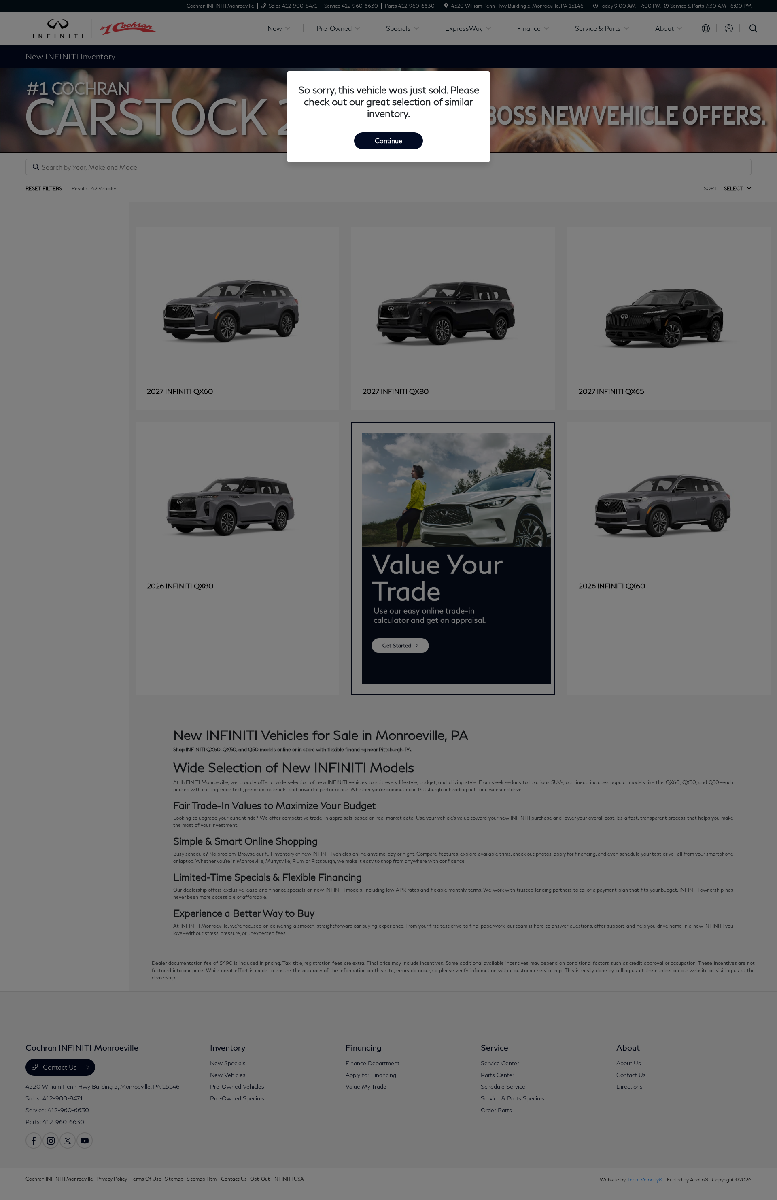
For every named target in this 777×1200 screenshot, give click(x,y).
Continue (388, 140)
